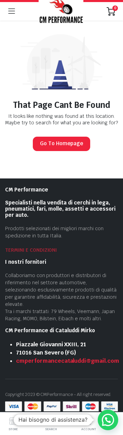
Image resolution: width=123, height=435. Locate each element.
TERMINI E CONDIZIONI (31, 250)
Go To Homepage (61, 143)
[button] (108, 420)
